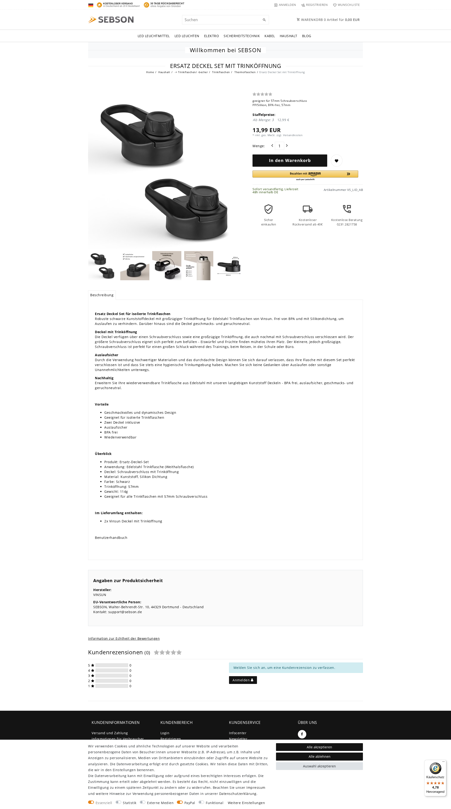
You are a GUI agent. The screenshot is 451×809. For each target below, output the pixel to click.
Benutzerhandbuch (111, 537)
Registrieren (170, 739)
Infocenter (237, 733)
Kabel (269, 36)
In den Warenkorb (290, 160)
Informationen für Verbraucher (118, 739)
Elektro (211, 36)
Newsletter (238, 739)
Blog (306, 36)
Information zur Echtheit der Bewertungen (124, 638)
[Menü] (443, 763)
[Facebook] (302, 734)
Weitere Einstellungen (246, 803)
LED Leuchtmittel (154, 36)
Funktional (214, 803)
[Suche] (264, 20)
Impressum (255, 787)
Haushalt (288, 36)
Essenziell (104, 803)
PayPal (189, 803)
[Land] (91, 4)
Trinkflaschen (220, 72)
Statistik (129, 803)
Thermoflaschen (245, 72)
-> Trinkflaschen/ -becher (191, 72)
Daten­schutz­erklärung (238, 793)
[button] (305, 175)
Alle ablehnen (319, 756)
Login (165, 733)
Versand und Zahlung (110, 733)
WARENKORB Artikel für (330, 19)
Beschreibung (101, 295)
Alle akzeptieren (319, 747)
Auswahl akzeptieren (319, 766)
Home (150, 72)
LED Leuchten (187, 36)
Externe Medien (160, 803)
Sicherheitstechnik (242, 36)
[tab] (102, 295)
